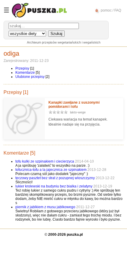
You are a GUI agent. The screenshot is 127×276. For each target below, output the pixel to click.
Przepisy (22, 68)
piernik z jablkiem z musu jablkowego (45, 207)
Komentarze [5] (19, 152)
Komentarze (25, 72)
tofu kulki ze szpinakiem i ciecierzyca (44, 161)
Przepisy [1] (16, 92)
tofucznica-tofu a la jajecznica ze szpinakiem (51, 170)
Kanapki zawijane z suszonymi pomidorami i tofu (74, 104)
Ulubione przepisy (30, 77)
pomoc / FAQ (110, 10)
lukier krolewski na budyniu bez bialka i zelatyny (54, 186)
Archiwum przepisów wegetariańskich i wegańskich (63, 42)
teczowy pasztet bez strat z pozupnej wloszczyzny (55, 178)
